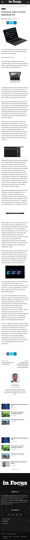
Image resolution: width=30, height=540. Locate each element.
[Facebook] (7, 22)
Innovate (7, 6)
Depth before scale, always (17, 419)
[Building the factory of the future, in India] (6, 406)
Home (3, 6)
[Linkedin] (15, 22)
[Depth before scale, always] (6, 422)
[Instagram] (13, 514)
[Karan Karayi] (3, 19)
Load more (14, 469)
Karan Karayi (8, 18)
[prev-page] (2, 427)
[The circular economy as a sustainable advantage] (6, 414)
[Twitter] (11, 22)
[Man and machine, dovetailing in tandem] (6, 464)
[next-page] (5, 427)
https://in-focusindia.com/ (15, 387)
